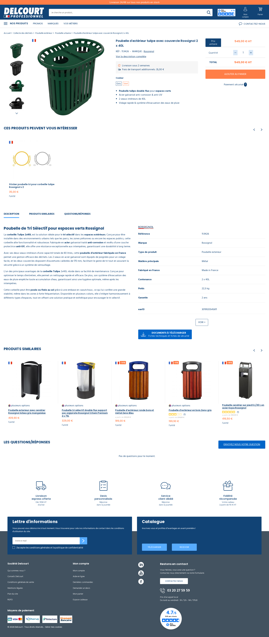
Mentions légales (15, 588)
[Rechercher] (208, 12)
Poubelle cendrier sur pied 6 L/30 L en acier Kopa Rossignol (243, 406)
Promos (38, 23)
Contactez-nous (174, 581)
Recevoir (184, 547)
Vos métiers (71, 23)
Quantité (213, 53)
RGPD (10, 599)
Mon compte (79, 570)
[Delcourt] (24, 12)
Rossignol (149, 51)
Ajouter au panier (235, 74)
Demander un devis (81, 588)
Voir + (201, 322)
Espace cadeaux (80, 599)
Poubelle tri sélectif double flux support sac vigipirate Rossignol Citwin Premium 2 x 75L (85, 413)
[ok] (83, 540)
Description (11, 214)
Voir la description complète (131, 57)
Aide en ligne (79, 576)
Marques (53, 23)
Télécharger (154, 547)
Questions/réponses (77, 214)
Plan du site (12, 594)
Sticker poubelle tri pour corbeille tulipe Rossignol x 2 (31, 186)
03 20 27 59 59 (178, 590)
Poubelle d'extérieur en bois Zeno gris (190, 410)
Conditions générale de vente (20, 582)
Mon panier (78, 594)
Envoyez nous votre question (242, 444)
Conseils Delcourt (15, 576)
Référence (144, 234)
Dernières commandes (83, 582)
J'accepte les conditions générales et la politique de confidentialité (49, 548)
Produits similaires (41, 214)
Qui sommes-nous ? (16, 570)
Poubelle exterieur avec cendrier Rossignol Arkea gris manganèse (27, 412)
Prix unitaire (213, 42)
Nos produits (19, 23)
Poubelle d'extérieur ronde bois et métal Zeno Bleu (134, 412)
